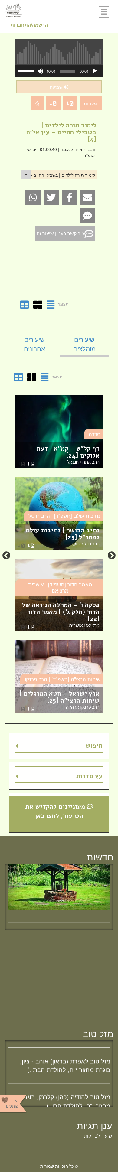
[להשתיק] (40, 71)
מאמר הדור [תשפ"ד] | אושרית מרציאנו (60, 587)
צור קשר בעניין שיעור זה (60, 233)
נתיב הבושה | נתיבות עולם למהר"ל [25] (63, 536)
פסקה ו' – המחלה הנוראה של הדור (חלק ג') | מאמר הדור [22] (61, 614)
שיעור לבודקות (98, 1135)
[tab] (84, 344)
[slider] (26, 70)
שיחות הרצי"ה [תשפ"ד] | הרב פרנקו (62, 679)
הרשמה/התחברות (29, 24)
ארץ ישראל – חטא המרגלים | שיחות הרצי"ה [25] (60, 699)
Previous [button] (111, 555)
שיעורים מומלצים (84, 344)
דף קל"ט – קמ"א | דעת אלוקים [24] (68, 454)
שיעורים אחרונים (34, 344)
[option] (59, 555)
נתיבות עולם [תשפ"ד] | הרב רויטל (64, 515)
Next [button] (6, 555)
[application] (59, 71)
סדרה (94, 434)
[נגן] (95, 71)
